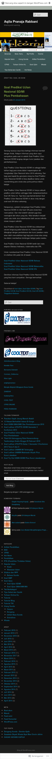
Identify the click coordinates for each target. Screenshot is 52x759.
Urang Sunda (23, 59)
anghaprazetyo (9, 383)
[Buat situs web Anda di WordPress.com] (26, 3)
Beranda (8, 54)
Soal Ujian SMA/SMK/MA (17, 586)
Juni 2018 (8, 641)
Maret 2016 (8, 658)
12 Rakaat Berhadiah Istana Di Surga (19, 421)
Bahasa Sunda (13, 575)
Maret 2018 (8, 649)
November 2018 (10, 635)
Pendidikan (8, 558)
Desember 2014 (10, 678)
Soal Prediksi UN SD (23, 291)
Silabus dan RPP (11, 572)
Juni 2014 (8, 695)
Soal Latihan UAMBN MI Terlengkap (18, 449)
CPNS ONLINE (9, 404)
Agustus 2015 (9, 664)
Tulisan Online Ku (19, 64)
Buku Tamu (19, 54)
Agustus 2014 (9, 689)
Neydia (14, 515)
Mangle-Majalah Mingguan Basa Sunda (18, 387)
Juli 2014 (7, 692)
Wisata (43, 64)
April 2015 (8, 666)
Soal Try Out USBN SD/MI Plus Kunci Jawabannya (24, 458)
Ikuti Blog (8, 465)
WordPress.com (10, 721)
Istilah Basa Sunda (14, 614)
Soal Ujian (33, 64)
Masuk (6, 713)
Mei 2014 (7, 698)
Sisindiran (11, 617)
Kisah (9, 566)
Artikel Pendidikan (38, 59)
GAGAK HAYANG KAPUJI (14, 737)
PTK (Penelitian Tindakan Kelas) (17, 561)
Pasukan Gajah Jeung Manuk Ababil (19, 418)
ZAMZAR (7, 391)
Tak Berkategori (10, 589)
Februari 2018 (9, 652)
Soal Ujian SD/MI (29, 288)
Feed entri (8, 716)
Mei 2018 (7, 644)
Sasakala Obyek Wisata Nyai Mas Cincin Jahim (23, 734)
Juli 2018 (7, 638)
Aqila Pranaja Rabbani (21, 21)
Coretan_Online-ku (11, 374)
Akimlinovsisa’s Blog (12, 361)
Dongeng (10, 612)
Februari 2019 (9, 630)
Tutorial (40, 54)
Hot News (28, 70)
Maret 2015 (8, 669)
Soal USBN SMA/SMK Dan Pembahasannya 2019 (24, 424)
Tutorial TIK (9, 603)
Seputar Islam (10, 59)
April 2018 (8, 647)
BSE (6, 550)
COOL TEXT (8, 400)
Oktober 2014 (9, 683)
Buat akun (8, 710)
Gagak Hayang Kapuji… (21, 501)
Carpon (10, 609)
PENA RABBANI (10, 409)
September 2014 (10, 686)
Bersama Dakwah (11, 369)
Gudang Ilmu (8, 396)
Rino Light (8, 378)
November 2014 (10, 681)
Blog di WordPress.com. (26, 750)
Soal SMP (8, 578)
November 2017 (10, 655)
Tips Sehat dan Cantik (13, 70)
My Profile (30, 54)
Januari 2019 (9, 633)
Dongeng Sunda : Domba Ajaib (17, 731)
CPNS (7, 64)
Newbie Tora (8, 365)
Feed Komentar (10, 719)
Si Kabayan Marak (36, 508)
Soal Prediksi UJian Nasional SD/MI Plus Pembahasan (17, 91)
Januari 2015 (9, 675)
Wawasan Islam (13, 569)
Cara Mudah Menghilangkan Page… (34, 530)
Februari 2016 (9, 661)
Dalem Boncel (30, 522)
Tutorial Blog (9, 600)
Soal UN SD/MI (37, 291)
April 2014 (8, 700)
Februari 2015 (9, 672)
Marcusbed (16, 522)
